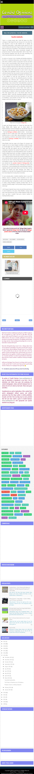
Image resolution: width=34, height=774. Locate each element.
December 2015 (8, 657)
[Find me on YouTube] (18, 20)
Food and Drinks (16, 475)
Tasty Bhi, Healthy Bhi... (17, 37)
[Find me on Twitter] (12, 20)
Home (17, 320)
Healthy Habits (5, 482)
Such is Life (23, 508)
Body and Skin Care (17, 456)
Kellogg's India (23, 122)
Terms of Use (21, 772)
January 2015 (8, 690)
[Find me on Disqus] (25, 20)
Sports (17, 508)
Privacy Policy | (14, 772)
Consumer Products (15, 459)
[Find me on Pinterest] (22, 20)
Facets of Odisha (14, 472)
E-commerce (15, 469)
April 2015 (7, 675)
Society (11, 508)
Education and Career (24, 469)
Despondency (22, 465)
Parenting (28, 491)
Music (27, 485)
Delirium (15, 465)
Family (21, 472)
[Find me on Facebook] (8, 20)
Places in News (22, 495)
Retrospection (19, 501)
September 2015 (9, 664)
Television (17, 511)
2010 (4, 701)
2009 (4, 704)
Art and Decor (5, 453)
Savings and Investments (7, 504)
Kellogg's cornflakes (12, 132)
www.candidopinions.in (26, 378)
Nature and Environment (7, 488)
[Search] (32, 27)
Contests (23, 459)
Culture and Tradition (6, 465)
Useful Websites (27, 514)
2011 (4, 699)
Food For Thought (25, 475)
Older (30, 320)
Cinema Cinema (5, 459)
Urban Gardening (24, 511)
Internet (4, 485)
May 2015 (7, 673)
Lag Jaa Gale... (12, 627)
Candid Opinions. (17, 770)
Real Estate (21, 498)
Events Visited (5, 472)
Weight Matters (12, 517)
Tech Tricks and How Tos (7, 511)
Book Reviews (27, 456)
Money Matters (20, 485)
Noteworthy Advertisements (21, 488)
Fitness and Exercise (6, 475)
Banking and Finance (6, 456)
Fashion (26, 472)
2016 (4, 653)
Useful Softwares (18, 514)
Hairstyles (26, 478)
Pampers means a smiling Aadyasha (13, 684)
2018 (4, 648)
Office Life (13, 491)
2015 (4, 655)
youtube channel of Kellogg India (21, 163)
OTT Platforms (21, 491)
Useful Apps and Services (7, 514)
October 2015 (8, 662)
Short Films (17, 504)
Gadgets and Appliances (16, 478)
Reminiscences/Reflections (8, 501)
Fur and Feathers (5, 478)
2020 (4, 644)
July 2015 (7, 669)
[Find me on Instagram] (15, 20)
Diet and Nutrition (20, 239)
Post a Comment (12, 239)
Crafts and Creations (6, 462)
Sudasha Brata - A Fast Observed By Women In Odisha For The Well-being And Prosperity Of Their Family (19, 589)
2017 (4, 650)
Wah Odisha (4, 517)
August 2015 (8, 666)
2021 (4, 641)
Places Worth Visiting (6, 498)
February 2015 (8, 687)
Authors (11, 453)
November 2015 (8, 659)
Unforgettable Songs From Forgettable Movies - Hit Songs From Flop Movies (20, 609)
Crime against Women (17, 462)
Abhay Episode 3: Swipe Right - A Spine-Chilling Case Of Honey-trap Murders (19, 599)
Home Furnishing (14, 482)
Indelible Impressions (25, 482)
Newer (4, 320)
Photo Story (13, 495)
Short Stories (25, 504)
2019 (4, 646)
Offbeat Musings (5, 491)
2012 (4, 697)
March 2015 (7, 678)
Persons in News (5, 495)
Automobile (18, 453)
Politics (15, 498)
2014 (4, 692)
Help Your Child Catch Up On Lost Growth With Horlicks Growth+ (12, 272)
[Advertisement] (17, 428)
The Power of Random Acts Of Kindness (14, 682)
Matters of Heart (11, 485)
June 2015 (7, 671)
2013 (4, 695)
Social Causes (5, 508)
